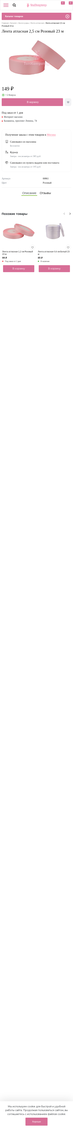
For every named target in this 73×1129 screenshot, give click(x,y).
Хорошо (36, 1121)
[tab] (29, 193)
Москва (51, 134)
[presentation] (63, 213)
